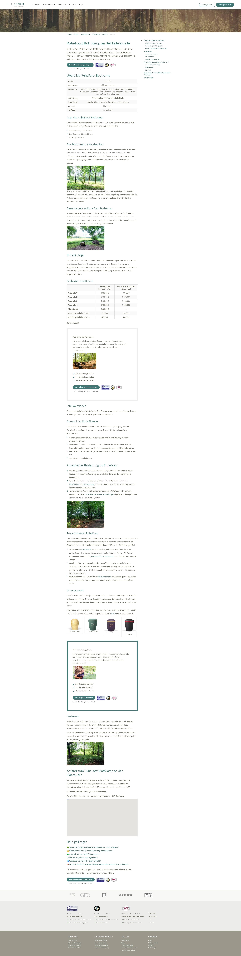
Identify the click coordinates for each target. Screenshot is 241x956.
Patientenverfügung (101, 940)
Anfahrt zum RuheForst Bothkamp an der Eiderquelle (157, 74)
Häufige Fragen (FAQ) (128, 950)
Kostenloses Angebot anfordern (80, 879)
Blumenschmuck (104, 577)
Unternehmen (48, 4)
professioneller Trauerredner (102, 556)
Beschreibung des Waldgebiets (153, 46)
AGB (150, 919)
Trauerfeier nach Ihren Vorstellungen (99, 494)
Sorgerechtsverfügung (102, 948)
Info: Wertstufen (149, 56)
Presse (150, 940)
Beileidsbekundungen (75, 943)
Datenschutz (153, 916)
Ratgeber (61, 4)
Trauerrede (86, 549)
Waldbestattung (96, 34)
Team (123, 943)
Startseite (69, 34)
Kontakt (72, 4)
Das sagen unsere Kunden (129, 948)
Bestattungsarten (85, 34)
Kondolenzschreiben (74, 948)
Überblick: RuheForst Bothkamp (154, 40)
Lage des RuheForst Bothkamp (153, 43)
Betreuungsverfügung (101, 945)
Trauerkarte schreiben (75, 945)
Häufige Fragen (149, 78)
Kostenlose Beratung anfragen (80, 65)
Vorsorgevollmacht (100, 943)
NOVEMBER (152, 937)
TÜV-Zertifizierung (127, 945)
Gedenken (148, 70)
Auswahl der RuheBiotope (152, 59)
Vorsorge (35, 4)
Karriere (150, 945)
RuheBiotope (148, 51)
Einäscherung (88, 484)
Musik (113, 613)
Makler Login (152, 948)
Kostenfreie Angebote (104, 937)
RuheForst (104, 34)
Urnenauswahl (149, 67)
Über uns (125, 937)
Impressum (152, 913)
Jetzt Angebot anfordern (84, 698)
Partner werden (153, 943)
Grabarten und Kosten (151, 54)
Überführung (74, 484)
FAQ (80, 4)
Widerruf (151, 923)
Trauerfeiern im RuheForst (152, 65)
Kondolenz (72, 937)
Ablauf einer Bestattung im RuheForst (156, 62)
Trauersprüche (72, 940)
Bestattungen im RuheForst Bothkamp (156, 48)
